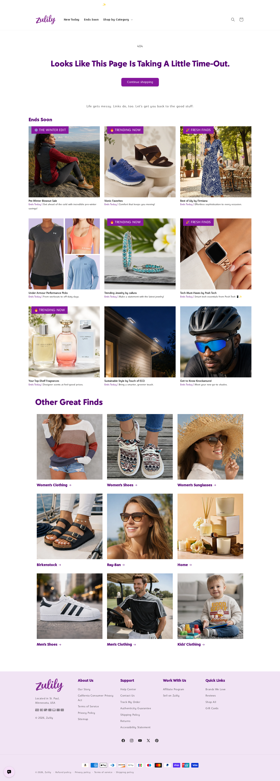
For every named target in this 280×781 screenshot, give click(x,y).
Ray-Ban (114, 565)
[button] (117, 20)
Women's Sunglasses (195, 485)
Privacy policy (83, 772)
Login (227, 4)
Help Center (128, 689)
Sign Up (239, 4)
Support (127, 680)
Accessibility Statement (135, 727)
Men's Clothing (119, 644)
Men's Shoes (47, 644)
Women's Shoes (120, 485)
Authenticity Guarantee (135, 708)
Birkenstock (47, 565)
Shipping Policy (130, 714)
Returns (125, 721)
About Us (85, 680)
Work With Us (174, 680)
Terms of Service (88, 706)
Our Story (84, 689)
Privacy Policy (86, 712)
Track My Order (130, 702)
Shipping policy (125, 772)
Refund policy (63, 772)
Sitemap (83, 719)
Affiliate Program (173, 689)
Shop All (211, 702)
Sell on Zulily (171, 695)
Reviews (211, 695)
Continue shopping (140, 82)
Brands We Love (216, 689)
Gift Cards (212, 708)
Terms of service (103, 772)
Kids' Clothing (189, 644)
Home (183, 565)
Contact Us (127, 695)
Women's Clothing (52, 485)
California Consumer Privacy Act (96, 697)
